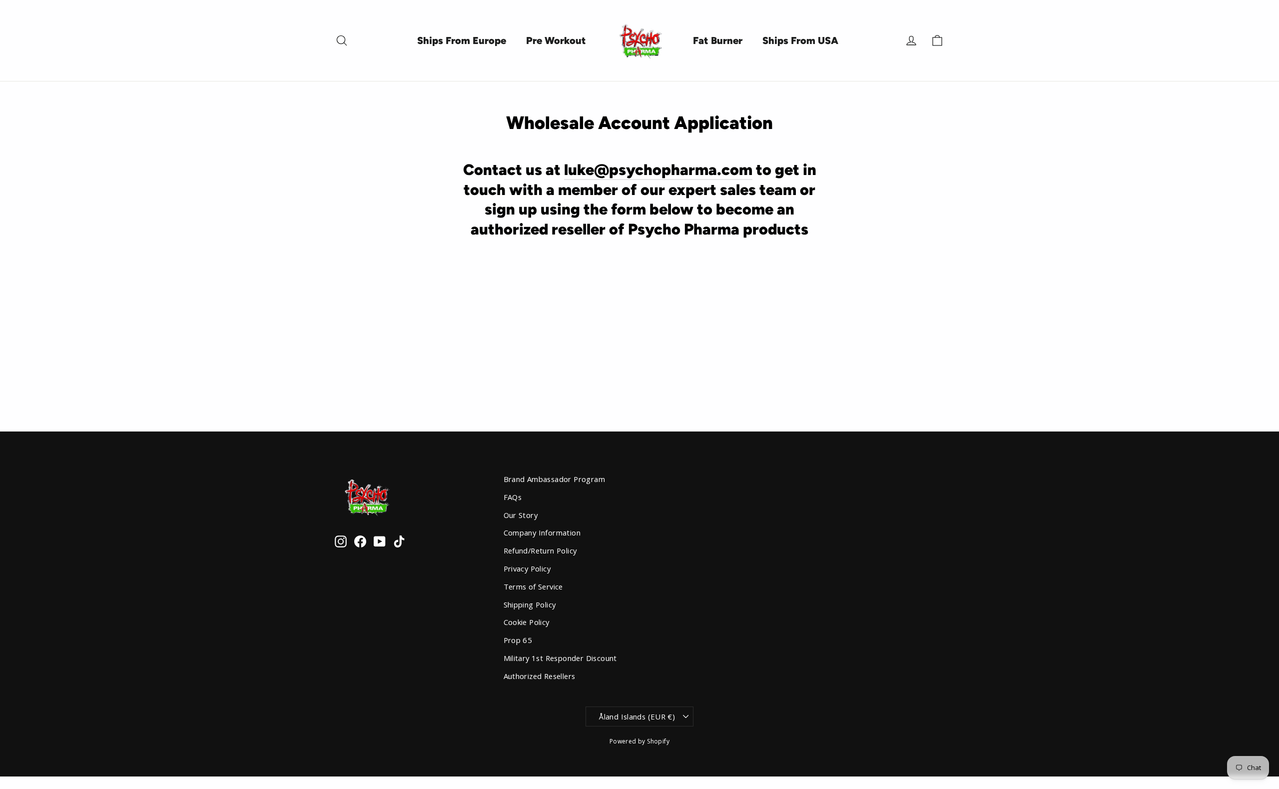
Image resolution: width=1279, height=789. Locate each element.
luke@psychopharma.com (658, 169)
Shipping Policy (530, 605)
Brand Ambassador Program (555, 479)
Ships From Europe (461, 40)
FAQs (513, 497)
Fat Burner (717, 40)
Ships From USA (800, 40)
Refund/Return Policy (540, 551)
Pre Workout (556, 40)
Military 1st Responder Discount (560, 658)
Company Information (542, 533)
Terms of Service (533, 587)
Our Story (521, 515)
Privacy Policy (527, 569)
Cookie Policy (527, 622)
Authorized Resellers (540, 676)
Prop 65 (518, 640)
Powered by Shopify (639, 741)
